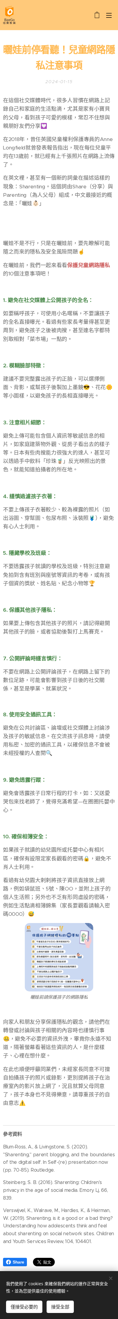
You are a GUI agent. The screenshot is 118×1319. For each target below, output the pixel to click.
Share (18, 1262)
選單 (109, 15)
